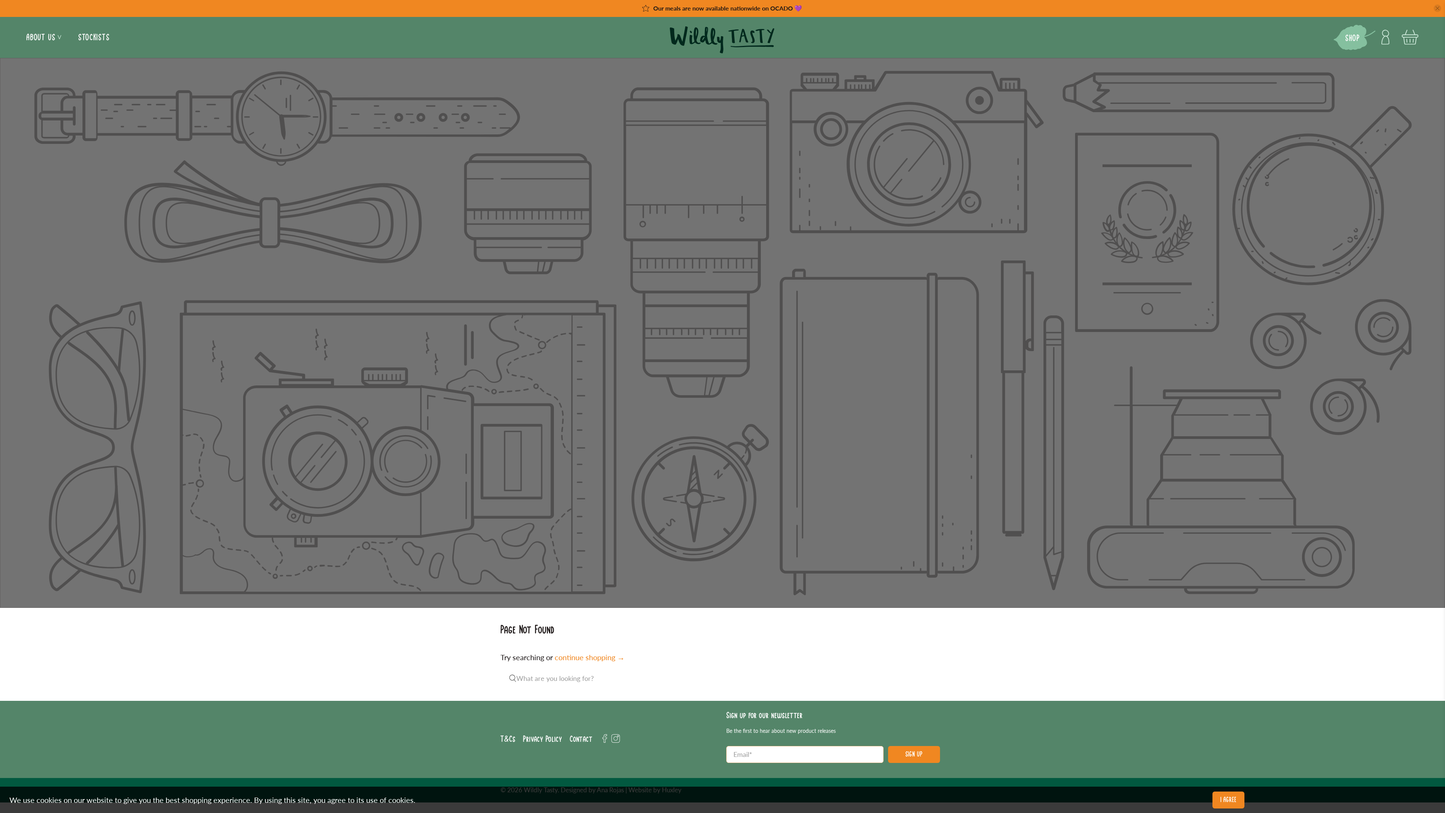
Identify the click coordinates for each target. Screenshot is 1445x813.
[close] (1437, 8)
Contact (581, 739)
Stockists (94, 37)
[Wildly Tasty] (722, 41)
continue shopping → (590, 657)
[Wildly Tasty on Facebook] (604, 741)
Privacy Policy (542, 739)
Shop (1352, 38)
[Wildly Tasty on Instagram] (615, 741)
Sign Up (914, 754)
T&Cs (508, 739)
